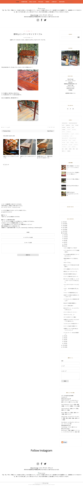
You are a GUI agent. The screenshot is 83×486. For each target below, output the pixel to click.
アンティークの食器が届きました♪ (71, 292)
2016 (64, 229)
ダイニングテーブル (73, 138)
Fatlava (40, 1)
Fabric (47, 1)
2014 (64, 233)
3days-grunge (45, 483)
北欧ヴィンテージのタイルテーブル (28, 157)
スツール (77, 133)
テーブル (28, 31)
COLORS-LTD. (64, 397)
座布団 (70, 148)
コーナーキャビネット (65, 133)
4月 (64, 337)
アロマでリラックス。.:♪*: (69, 314)
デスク (68, 142)
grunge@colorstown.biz (6, 212)
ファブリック (64, 146)
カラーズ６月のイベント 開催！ (70, 317)
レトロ (69, 146)
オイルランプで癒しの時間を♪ (73, 179)
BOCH (63, 125)
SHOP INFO (62, 1)
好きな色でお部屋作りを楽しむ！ (70, 274)
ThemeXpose (37, 484)
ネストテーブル (64, 144)
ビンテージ (76, 144)
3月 (64, 339)
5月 (64, 336)
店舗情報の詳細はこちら (70, 93)
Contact (54, 1)
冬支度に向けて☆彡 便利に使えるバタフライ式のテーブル (45, 157)
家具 (9, 127)
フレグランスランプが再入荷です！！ (71, 323)
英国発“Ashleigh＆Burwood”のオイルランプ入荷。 (72, 194)
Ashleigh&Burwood (73, 123)
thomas (63, 129)
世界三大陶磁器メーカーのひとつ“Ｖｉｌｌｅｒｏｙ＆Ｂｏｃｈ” (73, 167)
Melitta (68, 127)
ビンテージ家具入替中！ (69, 305)
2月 (64, 341)
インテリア (68, 129)
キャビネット (69, 131)
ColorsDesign (64, 427)
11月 (65, 236)
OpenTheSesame (65, 404)
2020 (64, 222)
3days (62, 400)
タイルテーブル (64, 140)
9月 (64, 240)
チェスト (74, 140)
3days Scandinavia (65, 408)
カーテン (63, 131)
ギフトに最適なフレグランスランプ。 (71, 269)
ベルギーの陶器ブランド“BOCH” (70, 248)
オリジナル (74, 129)
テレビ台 (72, 142)
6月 (64, 246)
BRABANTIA (68, 125)
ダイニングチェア (65, 138)
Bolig (62, 412)
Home (17, 1)
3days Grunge (64, 416)
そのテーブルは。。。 (68, 262)
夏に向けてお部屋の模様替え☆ (70, 303)
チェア (70, 140)
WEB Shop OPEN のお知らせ (73, 185)
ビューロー (70, 144)
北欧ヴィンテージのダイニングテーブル (11, 157)
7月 (64, 244)
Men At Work (64, 430)
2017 (64, 227)
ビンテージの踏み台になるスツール (71, 276)
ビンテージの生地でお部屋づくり (70, 326)
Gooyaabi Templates (51, 484)
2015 (64, 231)
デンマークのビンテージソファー (70, 312)
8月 (64, 242)
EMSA (73, 125)
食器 (77, 148)
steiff (73, 127)
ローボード (74, 146)
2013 (64, 345)
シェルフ (72, 133)
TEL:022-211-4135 (16, 207)
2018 (64, 225)
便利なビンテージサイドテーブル (70, 271)
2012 (64, 347)
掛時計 (66, 148)
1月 (64, 343)
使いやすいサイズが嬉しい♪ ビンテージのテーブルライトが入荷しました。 (71, 280)
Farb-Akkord (64, 422)
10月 (65, 238)
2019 (64, 223)
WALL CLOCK (32, 1)
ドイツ (76, 142)
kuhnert (63, 127)
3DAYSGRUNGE (64, 123)
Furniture (24, 1)
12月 (65, 235)
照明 (73, 148)
